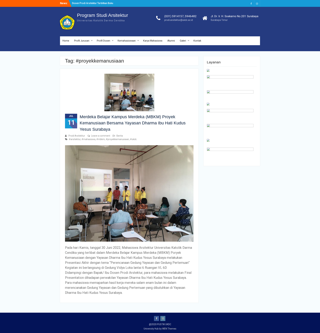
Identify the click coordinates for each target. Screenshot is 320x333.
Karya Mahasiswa (152, 40)
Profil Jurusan (81, 40)
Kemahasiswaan (127, 40)
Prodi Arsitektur (76, 135)
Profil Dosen (103, 40)
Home (65, 40)
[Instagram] (257, 3)
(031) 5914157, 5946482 (180, 16)
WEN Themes (169, 328)
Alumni (171, 40)
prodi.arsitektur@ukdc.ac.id (178, 20)
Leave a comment (100, 135)
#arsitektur (74, 139)
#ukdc (133, 139)
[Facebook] (251, 3)
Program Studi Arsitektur (102, 15)
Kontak (197, 40)
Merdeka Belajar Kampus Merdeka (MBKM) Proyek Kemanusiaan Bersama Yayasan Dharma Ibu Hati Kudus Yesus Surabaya (133, 123)
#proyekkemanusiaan (117, 139)
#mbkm (100, 139)
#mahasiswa (88, 139)
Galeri (183, 40)
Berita (119, 135)
